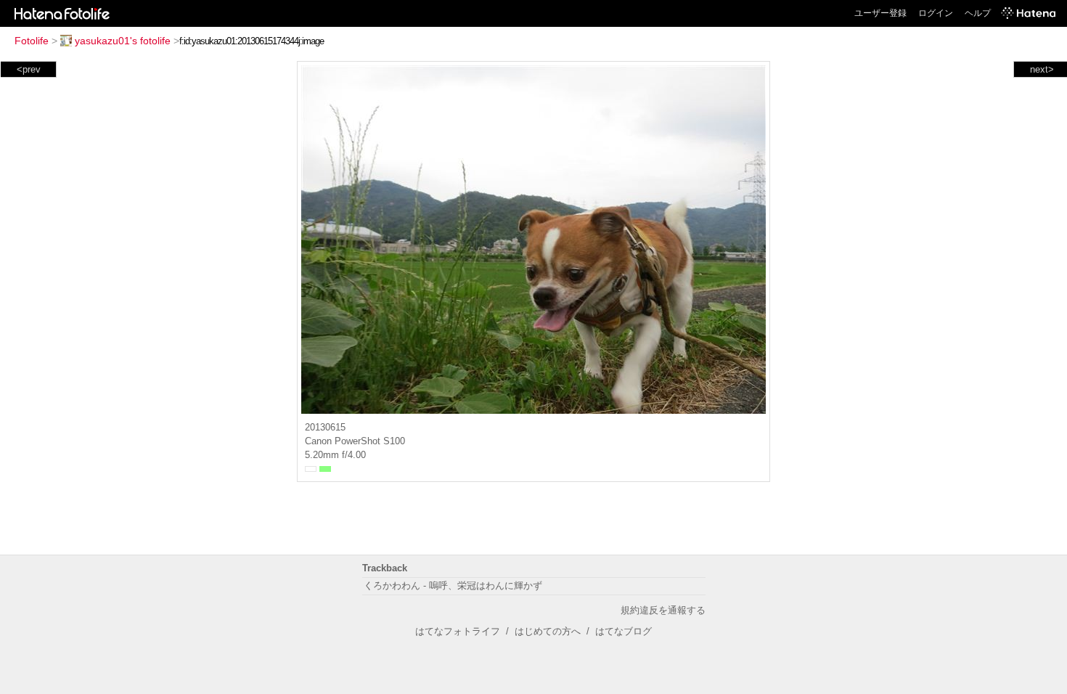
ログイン (935, 13)
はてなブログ (623, 631)
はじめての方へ (548, 631)
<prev (29, 69)
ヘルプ (978, 13)
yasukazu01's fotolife (123, 40)
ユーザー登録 (880, 13)
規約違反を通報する (663, 610)
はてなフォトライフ (457, 631)
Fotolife (32, 40)
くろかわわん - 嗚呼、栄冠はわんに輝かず (453, 585)
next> (1042, 69)
